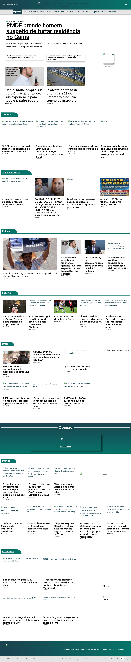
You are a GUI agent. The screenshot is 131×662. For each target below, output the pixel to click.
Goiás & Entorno (61, 11)
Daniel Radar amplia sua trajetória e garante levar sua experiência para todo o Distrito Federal (24, 95)
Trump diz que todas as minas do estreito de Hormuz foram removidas (118, 527)
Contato (121, 649)
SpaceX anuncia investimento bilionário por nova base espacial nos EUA (46, 355)
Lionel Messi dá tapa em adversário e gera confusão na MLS (91, 320)
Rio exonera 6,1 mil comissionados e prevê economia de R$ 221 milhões (94, 264)
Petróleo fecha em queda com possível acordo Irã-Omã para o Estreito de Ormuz (39, 489)
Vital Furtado (65, 447)
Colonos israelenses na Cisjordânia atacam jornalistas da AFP (38, 527)
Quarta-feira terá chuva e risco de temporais (77, 367)
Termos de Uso (93, 649)
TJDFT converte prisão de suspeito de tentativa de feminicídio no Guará (16, 149)
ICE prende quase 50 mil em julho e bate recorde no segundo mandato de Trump (64, 529)
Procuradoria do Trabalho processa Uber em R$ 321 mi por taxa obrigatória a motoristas (59, 583)
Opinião (96, 11)
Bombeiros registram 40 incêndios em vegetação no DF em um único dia (22, 57)
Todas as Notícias (30, 11)
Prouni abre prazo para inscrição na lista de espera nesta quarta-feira (46, 402)
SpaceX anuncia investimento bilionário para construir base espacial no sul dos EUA (14, 491)
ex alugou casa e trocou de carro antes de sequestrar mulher (15, 202)
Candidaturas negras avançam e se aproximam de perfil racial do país (30, 275)
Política (73, 11)
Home (18, 11)
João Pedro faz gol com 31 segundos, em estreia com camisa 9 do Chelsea (39, 322)
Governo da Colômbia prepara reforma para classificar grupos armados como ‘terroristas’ (90, 530)
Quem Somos (108, 649)
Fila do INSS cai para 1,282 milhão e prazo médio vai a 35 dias (20, 582)
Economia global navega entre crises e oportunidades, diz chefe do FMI (60, 620)
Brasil (88, 11)
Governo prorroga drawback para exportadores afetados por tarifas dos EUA (21, 620)
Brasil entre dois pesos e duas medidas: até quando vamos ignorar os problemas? (81, 203)
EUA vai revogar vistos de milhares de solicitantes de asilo (64, 488)
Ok (122, 659)
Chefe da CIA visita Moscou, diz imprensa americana (12, 527)
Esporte (81, 11)
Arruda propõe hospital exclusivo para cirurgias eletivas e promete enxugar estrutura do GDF (114, 151)
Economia (113, 11)
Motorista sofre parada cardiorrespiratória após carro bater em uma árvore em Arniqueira (64, 57)
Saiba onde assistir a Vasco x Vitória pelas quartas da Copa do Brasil (13, 320)
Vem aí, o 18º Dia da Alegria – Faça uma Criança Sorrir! (111, 202)
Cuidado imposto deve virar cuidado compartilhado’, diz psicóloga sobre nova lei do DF (49, 151)
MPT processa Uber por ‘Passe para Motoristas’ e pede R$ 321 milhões (16, 401)
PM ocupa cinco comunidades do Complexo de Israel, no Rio (16, 370)
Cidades (49, 11)
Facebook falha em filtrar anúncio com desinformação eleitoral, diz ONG (118, 263)
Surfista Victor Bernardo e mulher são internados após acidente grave (116, 322)
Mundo (104, 11)
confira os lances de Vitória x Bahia (64, 317)
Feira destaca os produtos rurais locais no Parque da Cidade (83, 149)
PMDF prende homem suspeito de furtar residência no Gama (43, 31)
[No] (127, 659)
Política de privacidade (75, 649)
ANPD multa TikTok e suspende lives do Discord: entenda (76, 401)
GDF (42, 11)
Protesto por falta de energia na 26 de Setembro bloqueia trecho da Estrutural (62, 95)
